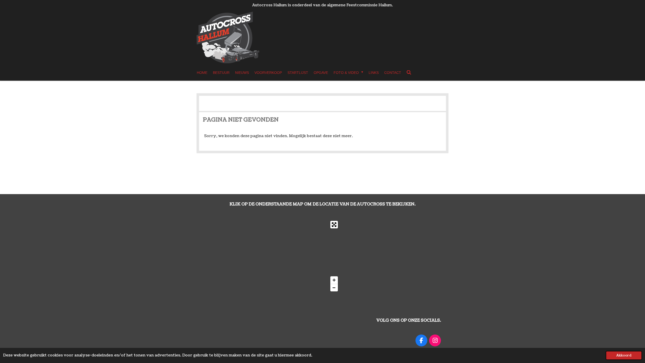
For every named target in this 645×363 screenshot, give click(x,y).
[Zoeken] (409, 73)
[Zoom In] (334, 280)
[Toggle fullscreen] (334, 224)
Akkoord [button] (623, 355)
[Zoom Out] (334, 287)
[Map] (272, 256)
